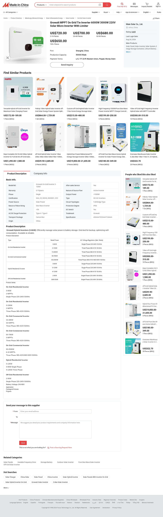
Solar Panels (8, 462)
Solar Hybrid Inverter (70, 477)
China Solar (25, 477)
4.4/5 (134, 32)
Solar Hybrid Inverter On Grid (16, 482)
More (128, 52)
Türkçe (128, 502)
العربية (94, 502)
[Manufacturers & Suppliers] (15, 4)
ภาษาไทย (120, 502)
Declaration (106, 508)
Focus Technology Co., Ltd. (66, 508)
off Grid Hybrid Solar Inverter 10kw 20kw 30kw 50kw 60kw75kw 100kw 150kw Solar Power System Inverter (150, 287)
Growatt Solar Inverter (40, 482)
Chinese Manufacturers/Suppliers (53, 500)
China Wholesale (71, 500)
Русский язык (60, 502)
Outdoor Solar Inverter (65, 462)
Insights (141, 500)
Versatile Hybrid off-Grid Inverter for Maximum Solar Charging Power (150, 180)
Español (33, 502)
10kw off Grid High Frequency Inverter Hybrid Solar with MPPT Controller (150, 251)
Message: (14, 422)
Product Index (122, 500)
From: (15, 411)
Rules (159, 12)
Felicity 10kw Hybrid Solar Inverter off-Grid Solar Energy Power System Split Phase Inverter (150, 198)
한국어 (101, 502)
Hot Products (23, 500)
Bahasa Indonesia (147, 502)
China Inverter (52, 477)
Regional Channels (110, 500)
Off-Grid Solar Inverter (12, 464)
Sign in (158, 6)
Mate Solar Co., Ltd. (134, 24)
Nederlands (86, 502)
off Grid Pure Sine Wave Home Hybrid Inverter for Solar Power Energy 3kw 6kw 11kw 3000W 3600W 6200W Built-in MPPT (150, 323)
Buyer (106, 12)
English (25, 502)
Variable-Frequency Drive (27, 462)
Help (118, 12)
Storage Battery (46, 462)
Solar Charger (10, 477)
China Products (35, 500)
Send (23, 443)
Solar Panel (38, 477)
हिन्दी (113, 502)
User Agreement (95, 508)
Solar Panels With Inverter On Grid (95, 477)
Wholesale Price (85, 500)
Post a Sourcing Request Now (59, 447)
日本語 (107, 502)
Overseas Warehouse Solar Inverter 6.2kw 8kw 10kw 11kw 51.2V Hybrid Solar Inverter (150, 340)
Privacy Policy (116, 508)
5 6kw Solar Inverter (60, 482)
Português (41, 502)
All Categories (11, 12)
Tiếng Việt (136, 502)
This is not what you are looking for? (32, 447)
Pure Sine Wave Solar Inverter (89, 462)
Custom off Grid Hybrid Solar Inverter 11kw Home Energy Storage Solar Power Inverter (150, 215)
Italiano (69, 502)
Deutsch (77, 502)
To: (17, 417)
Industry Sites (96, 500)
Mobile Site (133, 500)
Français (50, 502)
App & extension (131, 12)
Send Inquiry (67, 65)
